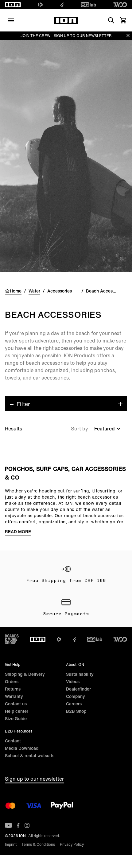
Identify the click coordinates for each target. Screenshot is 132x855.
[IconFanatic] (62, 4)
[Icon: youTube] (8, 825)
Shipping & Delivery (25, 674)
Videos (73, 681)
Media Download (21, 748)
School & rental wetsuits (29, 755)
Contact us (16, 703)
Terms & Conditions (38, 844)
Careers (74, 703)
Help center (16, 711)
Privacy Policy (72, 844)
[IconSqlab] (88, 4)
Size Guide (16, 718)
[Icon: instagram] (27, 825)
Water (34, 291)
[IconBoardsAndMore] (12, 639)
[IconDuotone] (40, 4)
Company (75, 696)
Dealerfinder (78, 689)
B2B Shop (76, 711)
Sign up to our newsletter (34, 778)
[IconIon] (13, 4)
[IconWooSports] (120, 4)
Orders (11, 681)
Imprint (11, 844)
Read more (18, 532)
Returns (13, 689)
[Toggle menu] (11, 20)
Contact (13, 740)
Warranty (14, 696)
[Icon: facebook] (18, 825)
